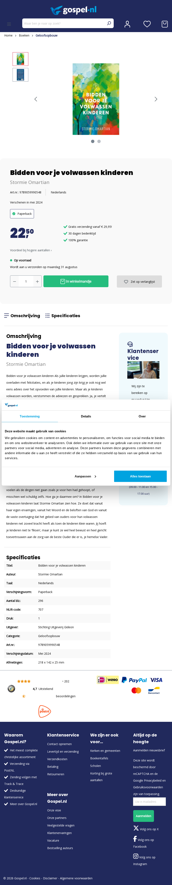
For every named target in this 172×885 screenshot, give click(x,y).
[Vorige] (36, 99)
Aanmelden (143, 816)
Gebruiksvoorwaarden (148, 787)
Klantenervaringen (59, 833)
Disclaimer (50, 878)
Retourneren (55, 774)
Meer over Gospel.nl (23, 804)
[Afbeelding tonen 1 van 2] (92, 141)
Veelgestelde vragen (60, 825)
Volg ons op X (149, 829)
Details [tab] (86, 416)
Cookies (34, 878)
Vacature (53, 840)
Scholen (95, 766)
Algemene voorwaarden (76, 878)
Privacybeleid (153, 780)
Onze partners (56, 818)
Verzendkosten (57, 759)
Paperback (24, 214)
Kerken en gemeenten (105, 751)
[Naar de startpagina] (86, 10)
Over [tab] (142, 416)
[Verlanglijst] (147, 24)
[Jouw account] (127, 24)
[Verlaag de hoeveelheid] (14, 281)
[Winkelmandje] (165, 24)
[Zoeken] (109, 23)
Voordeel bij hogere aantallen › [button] (31, 250)
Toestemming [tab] (30, 416)
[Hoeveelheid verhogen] (37, 281)
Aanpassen (83, 476)
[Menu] (9, 24)
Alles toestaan (140, 476)
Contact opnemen (59, 744)
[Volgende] (156, 99)
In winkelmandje (78, 281)
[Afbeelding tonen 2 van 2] (99, 141)
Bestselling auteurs (60, 848)
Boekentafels (99, 758)
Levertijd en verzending (63, 751)
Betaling (52, 767)
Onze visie (54, 810)
